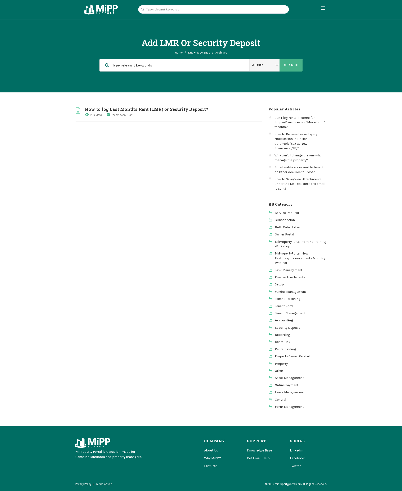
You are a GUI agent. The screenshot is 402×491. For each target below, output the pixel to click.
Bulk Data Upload (288, 227)
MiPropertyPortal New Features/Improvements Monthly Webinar (300, 258)
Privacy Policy (83, 484)
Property (281, 364)
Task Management (288, 270)
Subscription (285, 220)
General (280, 399)
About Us (211, 450)
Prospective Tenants (290, 277)
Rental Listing (285, 349)
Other (279, 371)
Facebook (297, 458)
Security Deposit (287, 328)
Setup (279, 284)
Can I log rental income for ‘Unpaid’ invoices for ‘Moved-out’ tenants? (299, 122)
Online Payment (286, 385)
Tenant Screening (288, 299)
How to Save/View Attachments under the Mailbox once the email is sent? (299, 184)
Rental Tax (282, 342)
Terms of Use (104, 484)
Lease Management (289, 392)
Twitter (295, 466)
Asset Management (289, 378)
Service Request (287, 213)
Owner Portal (284, 234)
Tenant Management (290, 313)
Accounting (284, 320)
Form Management (289, 407)
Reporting (282, 335)
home (179, 52)
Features (210, 466)
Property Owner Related (292, 356)
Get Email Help (258, 458)
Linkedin (296, 450)
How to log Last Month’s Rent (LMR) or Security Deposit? (146, 109)
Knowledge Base (199, 52)
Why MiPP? (212, 458)
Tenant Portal (285, 306)
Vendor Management (290, 292)
